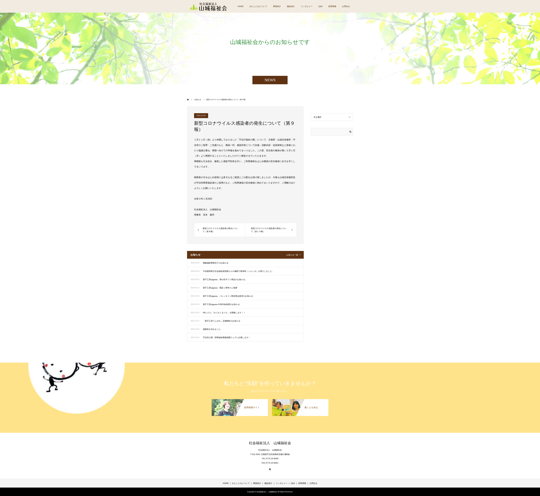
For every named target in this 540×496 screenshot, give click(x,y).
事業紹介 (277, 6)
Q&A (320, 6)
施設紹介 (291, 6)
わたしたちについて (258, 6)
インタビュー (306, 6)
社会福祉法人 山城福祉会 (270, 443)
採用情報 (332, 6)
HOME (241, 6)
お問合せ (346, 6)
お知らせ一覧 (292, 255)
